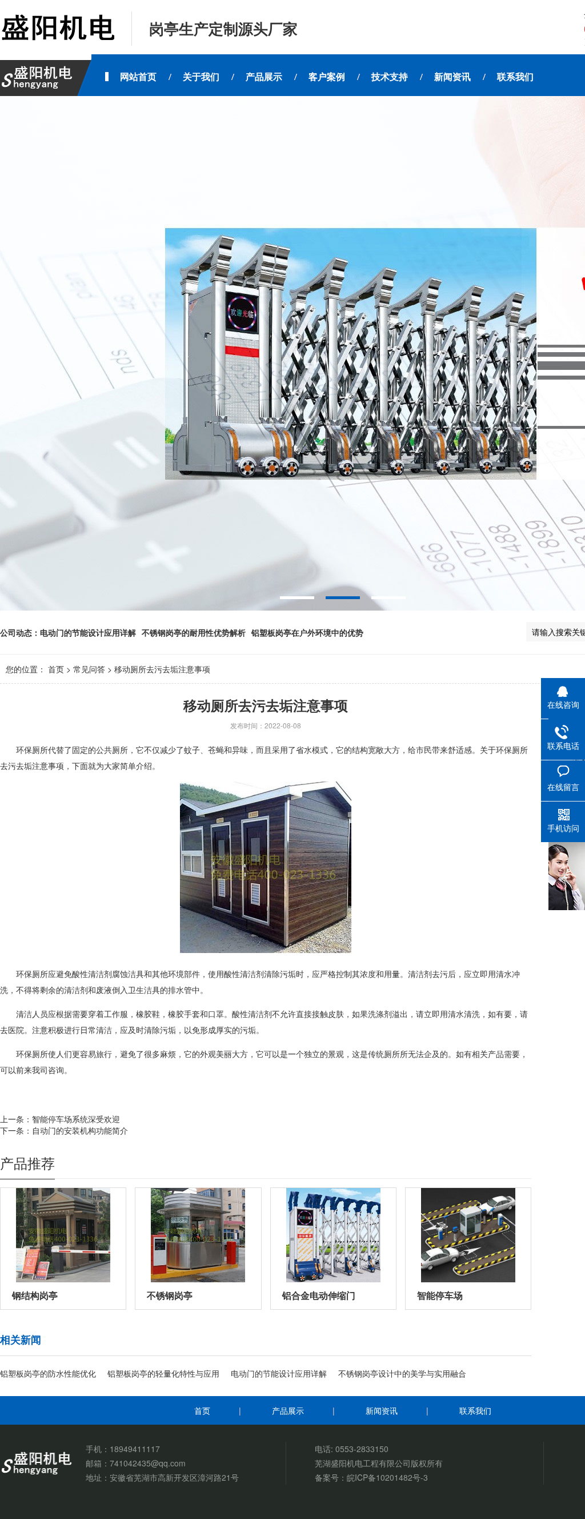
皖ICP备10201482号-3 (387, 1477)
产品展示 (288, 1410)
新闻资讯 (382, 1410)
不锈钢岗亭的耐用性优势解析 (194, 632)
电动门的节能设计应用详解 (88, 632)
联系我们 (475, 1410)
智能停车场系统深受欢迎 (76, 1119)
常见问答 (89, 669)
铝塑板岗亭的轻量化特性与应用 (163, 1373)
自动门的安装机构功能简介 (80, 1130)
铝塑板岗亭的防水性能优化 (48, 1373)
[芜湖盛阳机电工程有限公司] (57, 28)
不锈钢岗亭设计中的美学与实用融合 (402, 1373)
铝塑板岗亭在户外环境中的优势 (307, 632)
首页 (56, 669)
